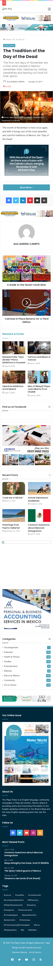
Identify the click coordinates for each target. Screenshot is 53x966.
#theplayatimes (10, 930)
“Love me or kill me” (12, 497)
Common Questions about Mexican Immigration (29, 3)
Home (8, 39)
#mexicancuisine (25, 910)
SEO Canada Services (31, 947)
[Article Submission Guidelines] (39, 488)
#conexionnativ (34, 895)
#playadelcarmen (29, 915)
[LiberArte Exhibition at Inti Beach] (13, 377)
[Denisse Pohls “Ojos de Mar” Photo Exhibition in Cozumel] (13, 347)
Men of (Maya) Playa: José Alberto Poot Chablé (39, 389)
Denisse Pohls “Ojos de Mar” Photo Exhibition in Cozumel (13, 359)
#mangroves (9, 910)
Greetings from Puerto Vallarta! (11, 526)
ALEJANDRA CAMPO (15, 82)
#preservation (9, 920)
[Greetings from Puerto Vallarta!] (13, 515)
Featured (8, 652)
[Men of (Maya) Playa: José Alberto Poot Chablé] (39, 377)
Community (9, 680)
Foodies (7, 661)
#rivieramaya (24, 920)
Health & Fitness (12, 657)
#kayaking (31, 905)
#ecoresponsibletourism (14, 900)
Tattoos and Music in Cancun (39, 358)
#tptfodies (32, 930)
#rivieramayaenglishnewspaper (17, 925)
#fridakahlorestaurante (13, 905)
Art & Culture (18, 39)
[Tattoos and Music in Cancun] (39, 347)
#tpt (22, 930)
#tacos (37, 925)
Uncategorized (11, 647)
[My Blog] (7, 9)
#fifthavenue (33, 900)
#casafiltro (19, 895)
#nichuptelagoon (11, 915)
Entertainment (11, 666)
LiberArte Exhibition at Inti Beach (12, 388)
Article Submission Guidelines (38, 499)
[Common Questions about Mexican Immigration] (39, 515)
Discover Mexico (12, 675)
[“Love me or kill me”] (13, 488)
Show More (26, 187)
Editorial (8, 671)
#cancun (7, 895)
